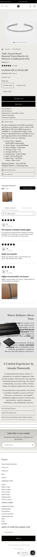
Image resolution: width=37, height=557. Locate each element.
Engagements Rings (8, 506)
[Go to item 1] (7, 197)
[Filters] (4, 213)
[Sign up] (32, 445)
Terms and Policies (18, 549)
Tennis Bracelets (16, 49)
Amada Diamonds (15, 545)
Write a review (27, 188)
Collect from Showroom (9, 413)
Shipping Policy (6, 497)
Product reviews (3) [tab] (10, 208)
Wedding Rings (6, 509)
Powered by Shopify (25, 545)
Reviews (4, 477)
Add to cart (19, 98)
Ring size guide (6, 489)
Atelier (4, 484)
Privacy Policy (6, 492)
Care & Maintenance (10, 170)
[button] (9, 291)
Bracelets (7, 49)
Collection (5, 471)
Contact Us (5, 467)
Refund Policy (6, 494)
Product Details (8, 122)
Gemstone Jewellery (8, 514)
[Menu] (2, 6)
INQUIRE (4, 524)
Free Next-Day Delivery (9, 408)
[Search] (6, 6)
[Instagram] (18, 553)
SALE (3, 521)
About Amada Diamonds (9, 464)
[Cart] (34, 6)
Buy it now (18, 104)
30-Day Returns (23, 1)
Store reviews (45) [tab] (27, 208)
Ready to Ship (6, 487)
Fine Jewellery (6, 511)
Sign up (18, 538)
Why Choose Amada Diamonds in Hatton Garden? (17, 417)
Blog (3, 474)
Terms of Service (7, 499)
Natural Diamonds (7, 516)
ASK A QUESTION (8, 174)
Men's (3, 519)
